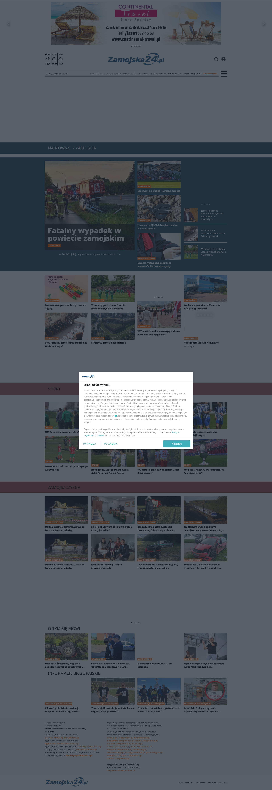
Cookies (101, 435)
